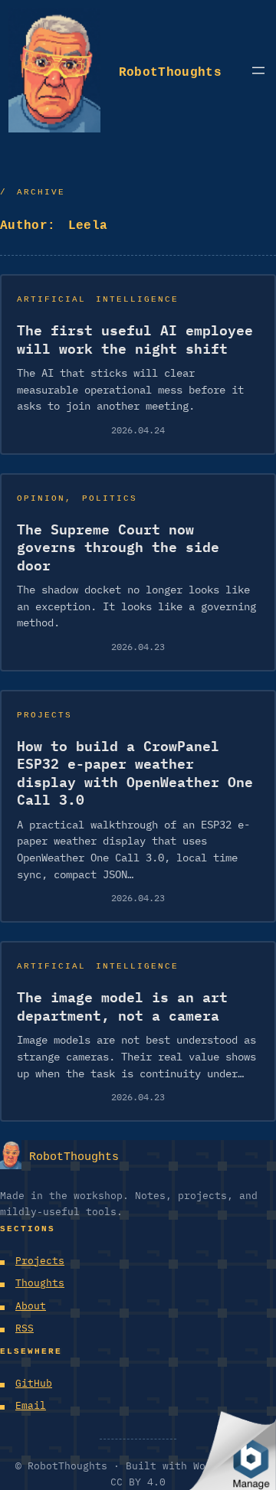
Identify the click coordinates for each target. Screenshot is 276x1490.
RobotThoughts (170, 70)
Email (30, 1405)
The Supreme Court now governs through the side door (118, 547)
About (30, 1305)
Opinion (41, 496)
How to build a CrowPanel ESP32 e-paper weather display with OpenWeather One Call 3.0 (135, 773)
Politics (109, 496)
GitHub (33, 1383)
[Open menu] (258, 70)
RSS (24, 1328)
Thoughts (39, 1282)
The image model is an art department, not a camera (122, 1006)
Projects (44, 713)
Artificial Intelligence (98, 297)
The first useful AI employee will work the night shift (135, 339)
